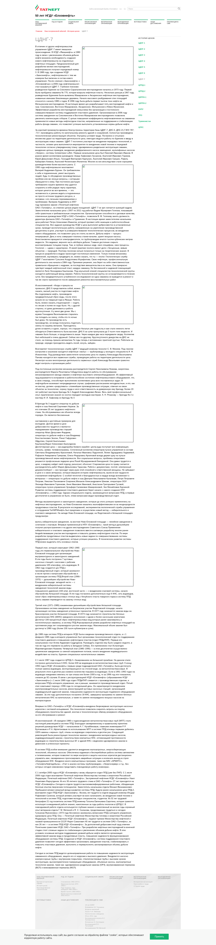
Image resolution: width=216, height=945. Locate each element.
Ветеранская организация (106, 22)
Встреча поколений (92, 909)
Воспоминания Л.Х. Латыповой (92, 925)
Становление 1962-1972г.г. (70, 882)
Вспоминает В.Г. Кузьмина (94, 907)
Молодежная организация (123, 22)
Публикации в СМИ (172, 22)
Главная (39, 31)
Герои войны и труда (141, 884)
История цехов (42, 885)
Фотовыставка (140, 22)
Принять (159, 936)
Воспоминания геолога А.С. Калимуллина (95, 919)
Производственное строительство (43, 888)
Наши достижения (155, 22)
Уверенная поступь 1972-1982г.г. (70, 884)
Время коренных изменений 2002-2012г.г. (71, 894)
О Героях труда (139, 886)
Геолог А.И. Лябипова (93, 911)
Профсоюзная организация (91, 22)
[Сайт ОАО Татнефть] (47, 7)
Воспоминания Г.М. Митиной (95, 928)
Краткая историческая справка (44, 882)
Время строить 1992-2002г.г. (71, 891)
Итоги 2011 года (91, 916)
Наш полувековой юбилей (41, 23)
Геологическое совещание (94, 914)
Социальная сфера (73, 22)
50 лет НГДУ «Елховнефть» (55, 15)
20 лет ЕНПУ (89, 905)
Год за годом (57, 22)
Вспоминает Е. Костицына (94, 922)
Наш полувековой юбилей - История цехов (62, 31)
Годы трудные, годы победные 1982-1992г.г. (69, 888)
